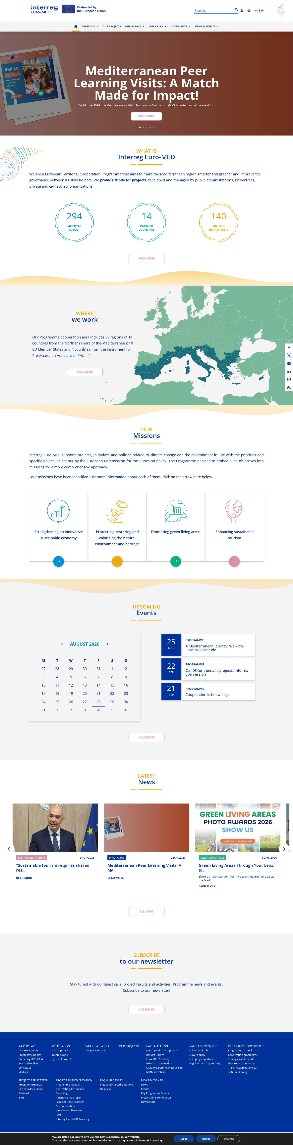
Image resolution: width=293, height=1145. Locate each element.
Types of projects (62, 1059)
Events (145, 1089)
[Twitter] (289, 355)
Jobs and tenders (28, 1063)
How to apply (197, 1055)
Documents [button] (179, 26)
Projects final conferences (156, 1097)
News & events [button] (205, 26)
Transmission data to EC (242, 1067)
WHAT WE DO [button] (61, 1046)
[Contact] (249, 10)
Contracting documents (70, 1089)
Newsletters (148, 1101)
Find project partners (201, 1059)
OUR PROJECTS (129, 1046)
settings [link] (158, 1140)
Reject (206, 1139)
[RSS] (289, 387)
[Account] (241, 10)
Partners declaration (31, 1089)
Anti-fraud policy (238, 1072)
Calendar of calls (198, 1050)
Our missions (60, 1055)
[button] (9, 848)
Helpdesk (105, 1089)
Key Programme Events (155, 1093)
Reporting (62, 1093)
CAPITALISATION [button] (157, 1046)
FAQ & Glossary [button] (111, 1080)
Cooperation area (96, 1050)
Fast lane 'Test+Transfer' (70, 1101)
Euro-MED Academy (158, 1059)
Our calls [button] (156, 26)
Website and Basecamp (69, 1110)
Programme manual (240, 1050)
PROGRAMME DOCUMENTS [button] (246, 1046)
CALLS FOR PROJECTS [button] (203, 1046)
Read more (147, 258)
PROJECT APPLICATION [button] (33, 1080)
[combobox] (214, 10)
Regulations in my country (204, 1063)
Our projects (111, 26)
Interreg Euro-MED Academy (72, 1119)
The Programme (28, 1050)
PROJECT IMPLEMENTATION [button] (74, 1080)
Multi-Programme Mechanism (164, 1067)
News (144, 1084)
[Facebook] (289, 347)
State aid (24, 1093)
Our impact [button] (133, 26)
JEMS (21, 1097)
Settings (228, 1139)
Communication (65, 1106)
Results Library (155, 1055)
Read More (146, 116)
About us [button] (88, 26)
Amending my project (68, 1097)
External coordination (159, 1063)
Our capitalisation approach (162, 1050)
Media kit (24, 1072)
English (256, 10)
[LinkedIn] (289, 371)
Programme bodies (30, 1055)
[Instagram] (289, 379)
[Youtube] (289, 363)
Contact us (25, 1067)
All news (146, 911)
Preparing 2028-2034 (31, 1059)
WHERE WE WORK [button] (97, 1046)
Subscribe (146, 1009)
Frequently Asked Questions (117, 1084)
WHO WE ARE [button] (27, 1046)
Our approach (60, 1050)
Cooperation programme (243, 1055)
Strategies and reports (241, 1059)
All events (147, 737)
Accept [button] (184, 1139)
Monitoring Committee (241, 1063)
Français (262, 10)
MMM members (155, 1072)
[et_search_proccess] (236, 10)
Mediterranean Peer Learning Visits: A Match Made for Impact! (146, 82)
